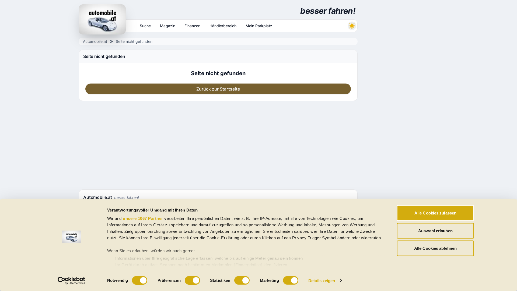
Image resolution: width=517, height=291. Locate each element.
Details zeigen (321, 280)
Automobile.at (95, 41)
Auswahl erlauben (435, 230)
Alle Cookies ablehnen (435, 248)
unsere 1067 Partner (143, 218)
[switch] (192, 280)
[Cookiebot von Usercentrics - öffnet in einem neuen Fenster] (71, 280)
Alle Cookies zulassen (435, 213)
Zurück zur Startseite (218, 89)
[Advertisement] (218, 144)
